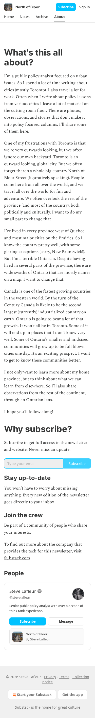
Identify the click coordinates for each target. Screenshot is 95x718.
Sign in (84, 7)
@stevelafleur (19, 597)
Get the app (72, 694)
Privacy (50, 676)
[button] (9, 16)
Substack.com (17, 558)
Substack (22, 707)
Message (66, 621)
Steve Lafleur (22, 591)
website (19, 449)
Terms (64, 676)
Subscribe (66, 7)
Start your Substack (34, 694)
